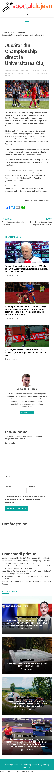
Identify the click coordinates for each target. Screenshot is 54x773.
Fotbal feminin (34, 617)
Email (8, 487)
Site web (31, 487)
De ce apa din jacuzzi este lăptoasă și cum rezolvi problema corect (27, 664)
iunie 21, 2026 (28, 750)
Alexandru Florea (13, 71)
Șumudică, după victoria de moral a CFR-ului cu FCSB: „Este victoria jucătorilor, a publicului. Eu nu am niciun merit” (27, 269)
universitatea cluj (42, 73)
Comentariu (10, 443)
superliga (21, 73)
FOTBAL (39, 71)
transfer (27, 73)
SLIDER (46, 71)
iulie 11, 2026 (27, 709)
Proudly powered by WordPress (17, 765)
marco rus (14, 73)
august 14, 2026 (27, 629)
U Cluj (33, 73)
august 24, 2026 (12, 276)
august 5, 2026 (27, 669)
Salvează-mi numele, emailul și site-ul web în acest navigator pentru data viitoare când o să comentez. (25, 499)
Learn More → (27, 412)
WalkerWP (27, 767)
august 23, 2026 (12, 359)
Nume (8, 476)
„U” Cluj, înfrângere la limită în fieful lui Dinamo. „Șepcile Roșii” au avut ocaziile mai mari (25, 352)
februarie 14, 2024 (28, 71)
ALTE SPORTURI (21, 617)
